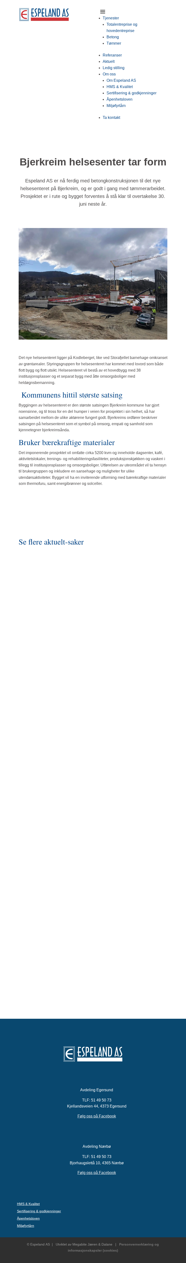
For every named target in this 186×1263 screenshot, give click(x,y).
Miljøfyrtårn (116, 106)
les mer (26, 689)
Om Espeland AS (121, 80)
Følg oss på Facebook (97, 1116)
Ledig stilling (113, 68)
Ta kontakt (111, 117)
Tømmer (114, 43)
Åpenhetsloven (119, 99)
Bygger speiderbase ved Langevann (53, 807)
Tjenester (111, 18)
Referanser (112, 55)
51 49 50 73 (101, 1100)
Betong (113, 37)
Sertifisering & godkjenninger (131, 93)
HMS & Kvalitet (120, 87)
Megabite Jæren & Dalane (92, 1244)
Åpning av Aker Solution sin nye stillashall (59, 953)
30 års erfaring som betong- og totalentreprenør (64, 654)
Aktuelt (109, 61)
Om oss (109, 74)
